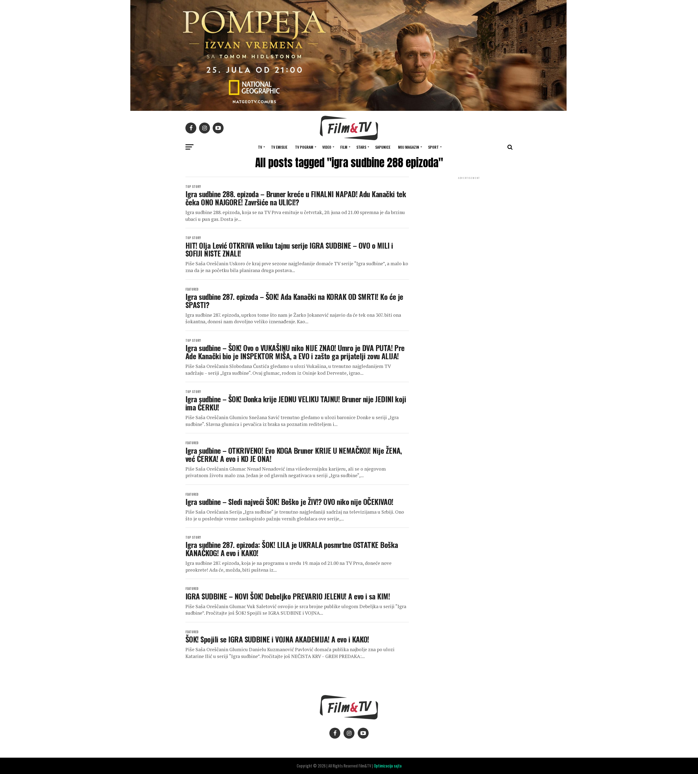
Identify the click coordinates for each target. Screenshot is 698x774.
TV (260, 147)
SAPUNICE (382, 147)
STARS (361, 147)
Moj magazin (408, 147)
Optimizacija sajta (388, 766)
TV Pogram (304, 147)
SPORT (433, 147)
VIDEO (326, 147)
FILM (343, 147)
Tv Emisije (279, 147)
